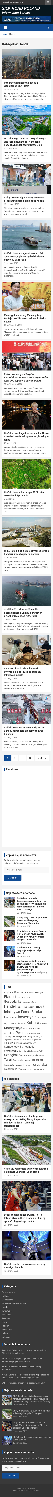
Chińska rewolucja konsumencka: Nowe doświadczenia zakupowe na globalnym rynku (26, 436)
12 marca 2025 (10, 558)
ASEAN (15, 992)
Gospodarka (12, 1001)
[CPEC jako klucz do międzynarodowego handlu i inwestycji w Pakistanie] (26, 532)
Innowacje (10, 1017)
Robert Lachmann (32, 1490)
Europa (20, 997)
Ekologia (39, 992)
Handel (10, 1006)
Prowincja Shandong (22, 1036)
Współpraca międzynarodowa (31, 1069)
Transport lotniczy (22, 1065)
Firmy (4, 1322)
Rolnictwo (9, 1042)
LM (3, 1383)
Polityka (5, 1296)
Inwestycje (27, 1017)
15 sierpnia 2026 (11, 89)
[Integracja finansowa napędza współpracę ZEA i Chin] (26, 64)
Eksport (10, 997)
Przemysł (37, 1036)
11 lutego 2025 (10, 737)
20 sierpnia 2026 (24, 943)
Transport (27, 1060)
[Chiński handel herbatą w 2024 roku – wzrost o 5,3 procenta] (26, 474)
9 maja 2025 (9, 499)
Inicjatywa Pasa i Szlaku (23, 1012)
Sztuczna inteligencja (28, 1055)
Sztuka (41, 1055)
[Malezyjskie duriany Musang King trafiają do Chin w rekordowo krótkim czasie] (26, 297)
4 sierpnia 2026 (10, 148)
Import (39, 1006)
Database (6, 1337)
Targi (8, 1060)
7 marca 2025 (10, 619)
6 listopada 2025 (11, 263)
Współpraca (10, 1068)
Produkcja (8, 1037)
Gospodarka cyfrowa (29, 1002)
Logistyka (43, 1023)
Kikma (4, 1366)
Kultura (32, 1022)
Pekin (20, 1033)
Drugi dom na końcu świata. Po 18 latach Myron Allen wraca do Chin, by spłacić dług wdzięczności (31, 935)
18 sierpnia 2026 (24, 976)
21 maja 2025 (10, 443)
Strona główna (8, 1292)
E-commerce (27, 992)
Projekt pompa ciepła (11, 1358)
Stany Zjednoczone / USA (33, 1051)
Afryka (7, 992)
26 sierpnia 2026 (24, 913)
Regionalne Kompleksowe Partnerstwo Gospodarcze (22, 1040)
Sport (20, 1051)
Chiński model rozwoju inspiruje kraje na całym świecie (29, 950)
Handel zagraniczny (25, 1007)
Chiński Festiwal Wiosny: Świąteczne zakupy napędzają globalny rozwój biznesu (24, 730)
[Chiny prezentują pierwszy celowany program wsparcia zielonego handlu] (26, 179)
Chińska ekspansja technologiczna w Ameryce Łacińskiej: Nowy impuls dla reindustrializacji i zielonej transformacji (31, 904)
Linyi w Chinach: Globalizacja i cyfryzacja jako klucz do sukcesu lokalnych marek (22, 671)
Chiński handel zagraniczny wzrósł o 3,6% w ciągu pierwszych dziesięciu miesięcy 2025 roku (24, 256)
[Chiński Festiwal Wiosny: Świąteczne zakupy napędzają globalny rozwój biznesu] (26, 709)
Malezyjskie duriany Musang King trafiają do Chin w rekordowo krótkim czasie (25, 318)
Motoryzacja (13, 1028)
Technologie (18, 1060)
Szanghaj (11, 1055)
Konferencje (20, 1023)
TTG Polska (30, 1488)
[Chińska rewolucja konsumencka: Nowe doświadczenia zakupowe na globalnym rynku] (26, 415)
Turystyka (39, 1064)
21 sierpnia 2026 (24, 926)
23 (30, 758)
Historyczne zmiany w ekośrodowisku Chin (26, 1383)
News (4, 1375)
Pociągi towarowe (33, 1033)
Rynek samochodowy (26, 1043)
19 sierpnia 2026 (24, 956)
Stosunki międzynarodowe (14, 1303)
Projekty (5, 1326)
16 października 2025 (13, 384)
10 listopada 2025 (11, 204)
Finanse (27, 997)
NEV (25, 1028)
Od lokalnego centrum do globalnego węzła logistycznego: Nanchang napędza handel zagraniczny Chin (25, 141)
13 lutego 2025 (10, 678)
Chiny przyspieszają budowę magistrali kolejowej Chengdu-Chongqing (32, 920)
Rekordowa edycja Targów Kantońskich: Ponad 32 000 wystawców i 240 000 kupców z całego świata (26, 377)
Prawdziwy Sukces (10, 1350)
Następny (42, 758)
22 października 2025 (13, 325)
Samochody (11, 1046)
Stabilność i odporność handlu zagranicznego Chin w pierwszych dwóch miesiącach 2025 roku (23, 612)
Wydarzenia (7, 1329)
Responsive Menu (48, 2)
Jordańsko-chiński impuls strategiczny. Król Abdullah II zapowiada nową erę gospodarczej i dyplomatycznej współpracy (32, 967)
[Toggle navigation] (5, 27)
